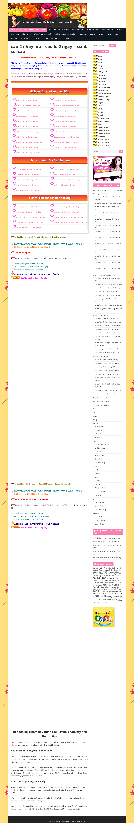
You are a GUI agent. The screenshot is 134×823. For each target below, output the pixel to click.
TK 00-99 (101, 124)
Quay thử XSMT (103, 143)
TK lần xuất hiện (103, 121)
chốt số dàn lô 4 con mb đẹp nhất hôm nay (107, 538)
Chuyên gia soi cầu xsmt (20, 34)
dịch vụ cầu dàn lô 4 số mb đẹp (65, 121)
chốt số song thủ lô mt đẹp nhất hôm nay (108, 390)
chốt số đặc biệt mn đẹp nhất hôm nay (107, 326)
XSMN (109, 34)
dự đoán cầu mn (114, 572)
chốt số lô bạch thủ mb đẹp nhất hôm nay (108, 284)
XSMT (117, 34)
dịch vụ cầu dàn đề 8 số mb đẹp (65, 127)
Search (112, 45)
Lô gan (100, 103)
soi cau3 (104, 576)
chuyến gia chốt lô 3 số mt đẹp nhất (28, 228)
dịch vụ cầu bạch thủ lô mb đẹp (27, 100)
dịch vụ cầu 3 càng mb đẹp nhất (65, 147)
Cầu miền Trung (103, 100)
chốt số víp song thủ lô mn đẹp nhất (66, 169)
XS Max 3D (101, 81)
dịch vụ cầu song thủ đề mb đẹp (65, 116)
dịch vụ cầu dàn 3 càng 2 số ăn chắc (28, 153)
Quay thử (64, 39)
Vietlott (24, 39)
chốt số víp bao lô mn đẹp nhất (27, 185)
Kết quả (14, 39)
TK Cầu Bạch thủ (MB (102, 444)
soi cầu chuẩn (115, 582)
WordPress (81, 821)
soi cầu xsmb (101, 593)
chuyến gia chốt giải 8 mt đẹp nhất (28, 212)
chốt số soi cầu (105, 568)
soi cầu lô (108, 584)
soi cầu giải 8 (98, 585)
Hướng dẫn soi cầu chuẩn (65, 34)
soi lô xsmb (95, 601)
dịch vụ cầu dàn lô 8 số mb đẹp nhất (66, 137)
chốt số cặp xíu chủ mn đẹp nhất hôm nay (108, 322)
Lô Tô (53, 39)
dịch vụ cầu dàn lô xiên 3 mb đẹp (65, 142)
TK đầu (100, 112)
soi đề (109, 601)
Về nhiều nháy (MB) (104, 93)
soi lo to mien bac (114, 597)
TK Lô (45, 39)
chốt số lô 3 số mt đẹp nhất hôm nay (106, 374)
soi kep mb (118, 596)
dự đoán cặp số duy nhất (103, 574)
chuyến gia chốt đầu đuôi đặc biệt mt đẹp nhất (70, 222)
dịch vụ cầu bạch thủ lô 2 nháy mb (28, 106)
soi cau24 (118, 576)
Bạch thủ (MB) (103, 84)
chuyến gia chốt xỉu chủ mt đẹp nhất (29, 207)
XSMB (101, 34)
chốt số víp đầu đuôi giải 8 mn (64, 174)
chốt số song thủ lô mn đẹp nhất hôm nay (108, 349)
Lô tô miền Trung (104, 134)
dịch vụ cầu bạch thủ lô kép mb (27, 111)
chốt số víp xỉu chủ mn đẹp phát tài (28, 169)
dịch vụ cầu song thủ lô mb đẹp (65, 100)
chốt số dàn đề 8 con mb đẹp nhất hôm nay (107, 558)
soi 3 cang (97, 575)
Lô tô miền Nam (103, 130)
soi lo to (100, 597)
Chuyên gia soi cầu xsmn (111, 30)
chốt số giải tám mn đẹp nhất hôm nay (107, 329)
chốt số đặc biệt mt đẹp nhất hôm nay (107, 370)
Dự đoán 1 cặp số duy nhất (106, 571)
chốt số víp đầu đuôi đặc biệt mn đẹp (67, 180)
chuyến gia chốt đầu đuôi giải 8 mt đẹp (29, 222)
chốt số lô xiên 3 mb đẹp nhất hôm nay (107, 291)
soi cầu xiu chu (105, 591)
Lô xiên (100, 106)
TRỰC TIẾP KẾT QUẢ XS (87, 34)
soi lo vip (106, 599)
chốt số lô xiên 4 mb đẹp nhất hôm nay (107, 295)
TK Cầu (35, 39)
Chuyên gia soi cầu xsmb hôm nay (85, 30)
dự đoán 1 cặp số (103, 570)
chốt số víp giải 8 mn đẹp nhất (26, 180)
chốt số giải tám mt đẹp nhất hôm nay (107, 363)
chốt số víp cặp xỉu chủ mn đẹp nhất (28, 190)
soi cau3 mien (111, 576)
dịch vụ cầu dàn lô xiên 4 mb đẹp (27, 147)
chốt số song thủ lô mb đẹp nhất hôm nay (108, 305)
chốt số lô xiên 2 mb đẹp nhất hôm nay (107, 288)
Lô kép (100, 109)
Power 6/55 (102, 78)
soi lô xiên (118, 599)
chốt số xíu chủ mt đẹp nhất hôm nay (107, 394)
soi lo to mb (106, 597)
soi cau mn (112, 578)
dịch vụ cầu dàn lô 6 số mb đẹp (27, 137)
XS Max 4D (101, 75)
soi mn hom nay (103, 601)
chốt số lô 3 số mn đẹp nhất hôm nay (107, 333)
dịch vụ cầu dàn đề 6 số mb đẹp (27, 127)
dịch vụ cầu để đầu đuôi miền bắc (65, 132)
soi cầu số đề (113, 589)
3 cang (95, 568)
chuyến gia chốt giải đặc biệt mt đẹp (67, 207)
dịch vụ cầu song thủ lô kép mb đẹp (66, 111)
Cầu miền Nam (103, 97)
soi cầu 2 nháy (103, 582)
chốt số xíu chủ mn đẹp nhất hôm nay (107, 352)
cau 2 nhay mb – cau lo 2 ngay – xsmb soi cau (28, 30)
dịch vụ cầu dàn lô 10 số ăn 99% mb (66, 106)
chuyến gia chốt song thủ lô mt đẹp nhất (68, 217)
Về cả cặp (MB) (103, 90)
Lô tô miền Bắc (103, 127)
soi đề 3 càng (114, 601)
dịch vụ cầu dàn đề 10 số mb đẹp (27, 132)
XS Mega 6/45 (103, 72)
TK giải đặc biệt (103, 118)
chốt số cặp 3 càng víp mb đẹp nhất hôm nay (107, 541)
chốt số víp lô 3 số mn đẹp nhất (65, 185)
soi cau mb (99, 578)
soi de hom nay (110, 596)
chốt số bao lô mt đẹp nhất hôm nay (106, 360)
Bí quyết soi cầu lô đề (42, 34)
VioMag (56, 821)
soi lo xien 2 (112, 599)
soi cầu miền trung (106, 587)
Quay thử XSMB (103, 140)
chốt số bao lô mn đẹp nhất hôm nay (107, 318)
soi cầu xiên (117, 591)
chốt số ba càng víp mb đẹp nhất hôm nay (108, 203)
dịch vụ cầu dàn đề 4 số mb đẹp (27, 121)
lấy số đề (117, 574)
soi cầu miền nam (109, 587)
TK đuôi (100, 115)
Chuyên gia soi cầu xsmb (58, 30)
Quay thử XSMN (103, 146)
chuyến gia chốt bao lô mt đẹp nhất (66, 212)
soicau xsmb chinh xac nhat (104, 580)
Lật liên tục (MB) (104, 87)
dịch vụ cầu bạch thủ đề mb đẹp (27, 116)
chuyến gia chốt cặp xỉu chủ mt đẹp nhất (30, 217)
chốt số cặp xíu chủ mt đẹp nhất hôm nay (108, 367)
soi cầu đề (101, 595)
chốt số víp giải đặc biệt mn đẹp (28, 174)
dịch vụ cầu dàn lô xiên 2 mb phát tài (29, 142)
